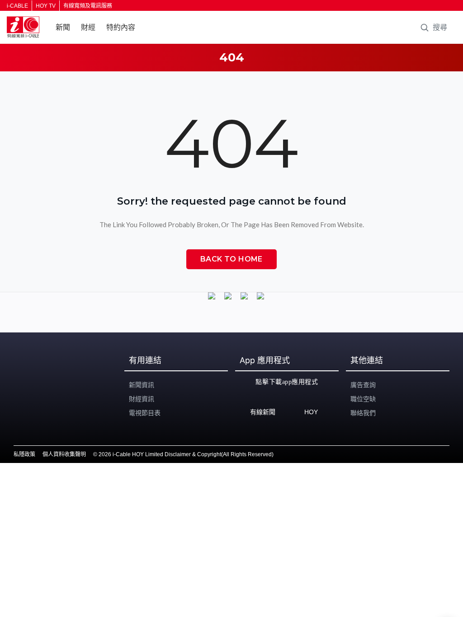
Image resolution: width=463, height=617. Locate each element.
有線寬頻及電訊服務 (87, 6)
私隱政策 (24, 454)
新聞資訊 (141, 385)
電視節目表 (145, 413)
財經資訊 (141, 399)
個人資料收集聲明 (64, 454)
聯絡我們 (363, 413)
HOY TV (46, 6)
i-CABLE (17, 6)
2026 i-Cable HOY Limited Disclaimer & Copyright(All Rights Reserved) (186, 454)
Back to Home (231, 259)
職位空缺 (363, 399)
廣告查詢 (363, 385)
